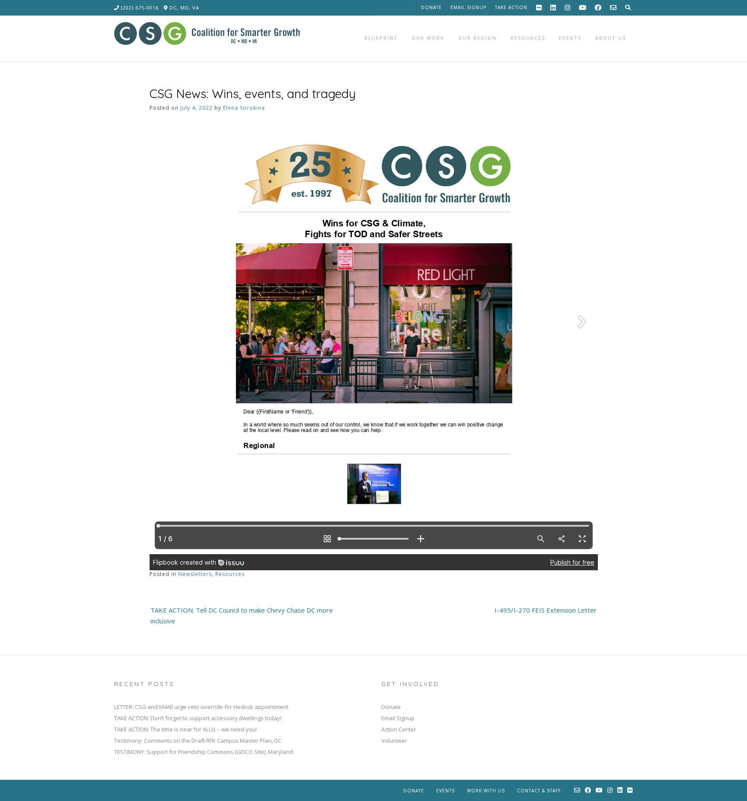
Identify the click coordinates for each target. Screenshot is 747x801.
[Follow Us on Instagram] (567, 7)
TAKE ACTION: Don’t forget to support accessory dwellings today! (197, 718)
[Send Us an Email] (613, 7)
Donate (431, 7)
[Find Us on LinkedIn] (553, 7)
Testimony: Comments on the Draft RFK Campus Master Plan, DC (197, 740)
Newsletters (195, 574)
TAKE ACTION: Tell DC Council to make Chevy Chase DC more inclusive (241, 616)
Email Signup (468, 7)
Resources (230, 574)
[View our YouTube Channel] (583, 7)
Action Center (398, 729)
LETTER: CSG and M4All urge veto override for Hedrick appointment (201, 707)
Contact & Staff (539, 791)
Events (445, 791)
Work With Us (486, 791)
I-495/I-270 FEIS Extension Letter (546, 610)
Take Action (511, 7)
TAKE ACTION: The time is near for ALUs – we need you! (185, 729)
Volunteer (394, 740)
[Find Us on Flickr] (539, 7)
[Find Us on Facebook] (598, 7)
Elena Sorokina (244, 107)
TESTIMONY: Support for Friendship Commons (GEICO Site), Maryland (203, 752)
